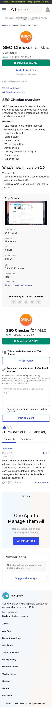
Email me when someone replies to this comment (27, 410)
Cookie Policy (9, 674)
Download (27, 62)
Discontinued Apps (11, 638)
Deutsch (15, 616)
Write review (26, 360)
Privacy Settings (10, 666)
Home (5, 25)
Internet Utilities (18, 25)
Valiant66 (7, 448)
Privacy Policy (9, 659)
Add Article (7, 645)
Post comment (26, 417)
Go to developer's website (20, 285)
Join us (45, 1)
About (5, 623)
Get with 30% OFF (26, 540)
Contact (6, 681)
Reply (18, 482)
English (6, 616)
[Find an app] (12, 9)
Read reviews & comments (14, 81)
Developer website (15, 92)
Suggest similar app (26, 578)
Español (24, 616)
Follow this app (13, 88)
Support (6, 688)
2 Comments (39, 482)
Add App (6, 631)
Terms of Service (10, 652)
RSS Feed (7, 695)
